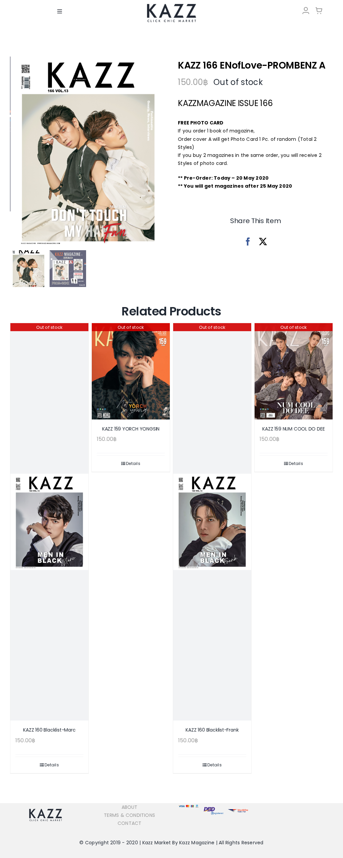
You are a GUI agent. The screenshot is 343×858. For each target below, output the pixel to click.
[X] (263, 242)
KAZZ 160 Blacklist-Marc (49, 730)
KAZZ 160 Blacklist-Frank (212, 730)
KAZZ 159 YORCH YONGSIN (130, 428)
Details (52, 765)
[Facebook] (248, 242)
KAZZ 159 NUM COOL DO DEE (293, 428)
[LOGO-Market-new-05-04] (171, 6)
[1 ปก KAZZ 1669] (87, 152)
